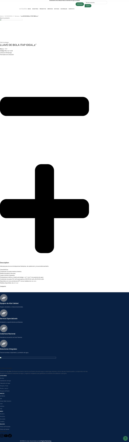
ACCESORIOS (9, 16)
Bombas (2, 378)
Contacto (2, 421)
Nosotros (2, 413)
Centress (2, 406)
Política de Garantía (4, 429)
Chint (1, 403)
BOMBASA (2, 396)
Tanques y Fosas (4, 385)
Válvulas (16, 16)
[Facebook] (10, 436)
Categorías (3, 375)
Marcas (2, 393)
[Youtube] (6, 436)
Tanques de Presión (5, 391)
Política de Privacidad (5, 426)
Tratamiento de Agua (5, 383)
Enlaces (2, 424)
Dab (1, 398)
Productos (2, 416)
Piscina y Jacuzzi (4, 388)
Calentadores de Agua (5, 380)
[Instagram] (2, 436)
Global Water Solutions (5, 401)
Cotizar (79, 4)
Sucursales (2, 419)
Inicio (1, 16)
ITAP (6, 49)
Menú (1, 411)
